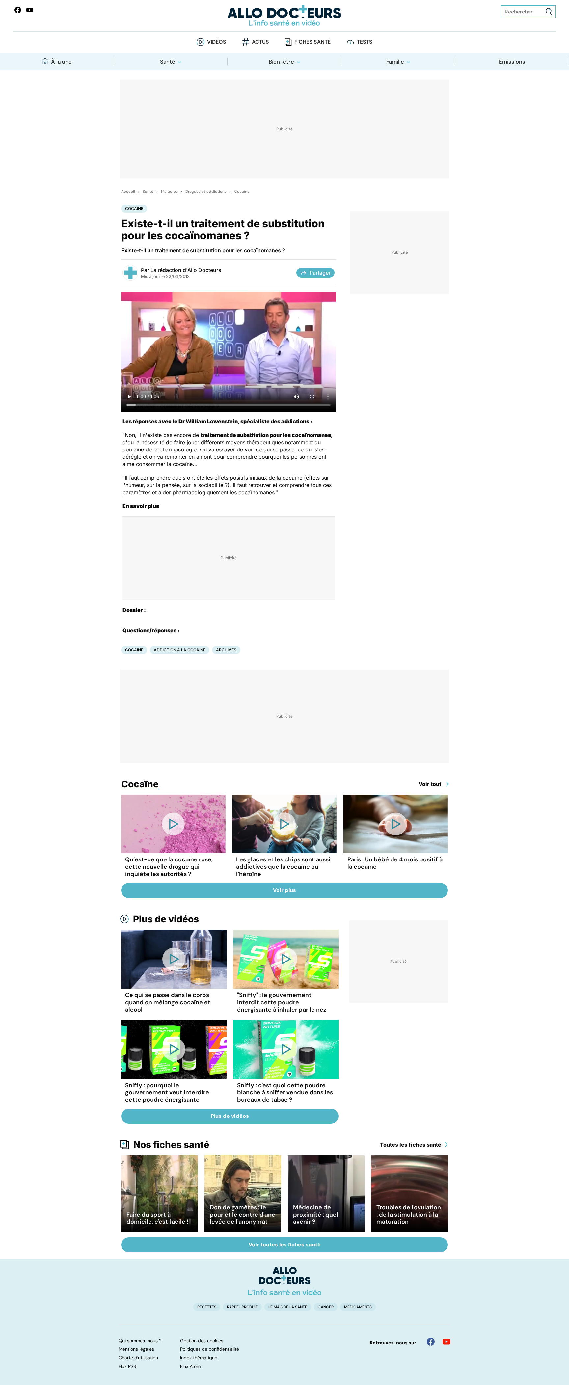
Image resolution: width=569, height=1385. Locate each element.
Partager (320, 272)
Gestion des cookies (201, 1341)
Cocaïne (242, 191)
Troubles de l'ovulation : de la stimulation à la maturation (408, 1214)
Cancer (326, 1307)
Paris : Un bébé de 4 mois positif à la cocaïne (395, 863)
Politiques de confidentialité (209, 1349)
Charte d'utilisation (138, 1358)
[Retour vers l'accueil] (284, 15)
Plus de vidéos (166, 919)
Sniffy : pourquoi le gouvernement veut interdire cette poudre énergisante (167, 1092)
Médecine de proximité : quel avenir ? (315, 1214)
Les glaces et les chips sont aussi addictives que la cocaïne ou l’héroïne (283, 867)
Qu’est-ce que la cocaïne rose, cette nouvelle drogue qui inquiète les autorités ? (169, 867)
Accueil (128, 191)
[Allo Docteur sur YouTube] (446, 1341)
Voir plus (284, 890)
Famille (395, 61)
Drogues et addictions (206, 191)
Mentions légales (136, 1349)
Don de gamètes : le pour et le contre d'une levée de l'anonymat (242, 1214)
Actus (260, 41)
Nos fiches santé (171, 1145)
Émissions (512, 61)
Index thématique (198, 1358)
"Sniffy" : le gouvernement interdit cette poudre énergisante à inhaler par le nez (281, 1002)
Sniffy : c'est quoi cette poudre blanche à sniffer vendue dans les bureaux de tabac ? (285, 1092)
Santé (167, 61)
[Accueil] (284, 1281)
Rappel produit (242, 1307)
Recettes (206, 1307)
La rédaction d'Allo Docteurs (185, 270)
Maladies (169, 191)
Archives (226, 649)
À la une (61, 61)
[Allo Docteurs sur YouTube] (29, 10)
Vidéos (216, 41)
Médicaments (358, 1307)
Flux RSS (127, 1366)
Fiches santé (312, 41)
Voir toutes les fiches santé (285, 1244)
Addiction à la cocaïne (179, 649)
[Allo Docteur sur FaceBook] (17, 10)
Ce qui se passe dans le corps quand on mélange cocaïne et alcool (167, 1002)
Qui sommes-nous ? (140, 1341)
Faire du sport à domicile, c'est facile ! (157, 1218)
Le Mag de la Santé (287, 1307)
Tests (364, 41)
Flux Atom (190, 1366)
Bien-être (281, 61)
